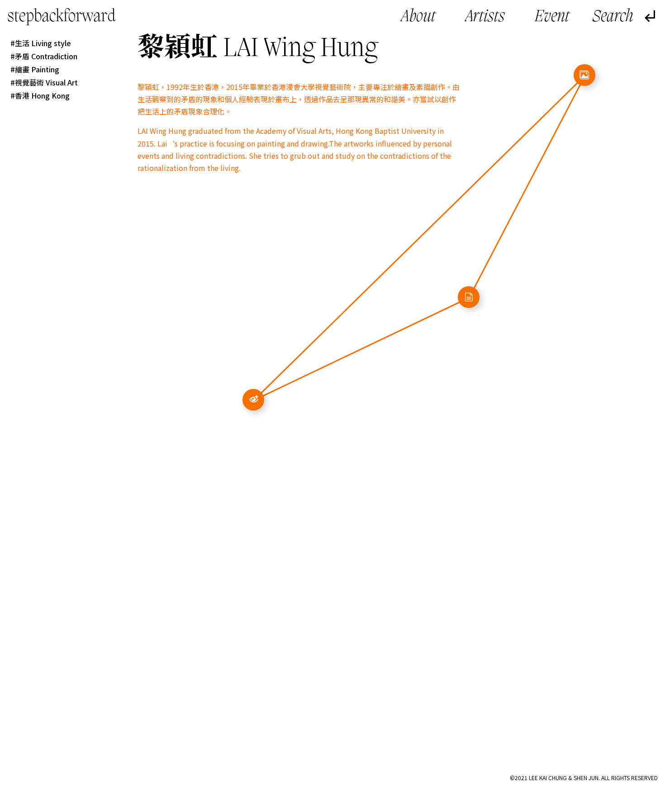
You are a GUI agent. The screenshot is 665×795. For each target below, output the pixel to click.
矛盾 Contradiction (46, 56)
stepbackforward (61, 17)
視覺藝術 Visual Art (46, 82)
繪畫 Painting (37, 69)
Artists (485, 17)
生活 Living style (43, 43)
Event (552, 17)
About (418, 17)
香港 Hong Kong (42, 95)
